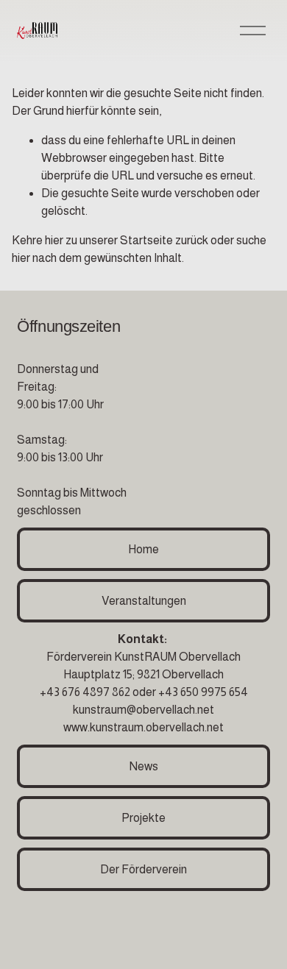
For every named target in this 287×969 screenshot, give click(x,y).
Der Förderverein (143, 869)
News (144, 766)
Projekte (143, 818)
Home (143, 549)
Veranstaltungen (144, 600)
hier (54, 240)
